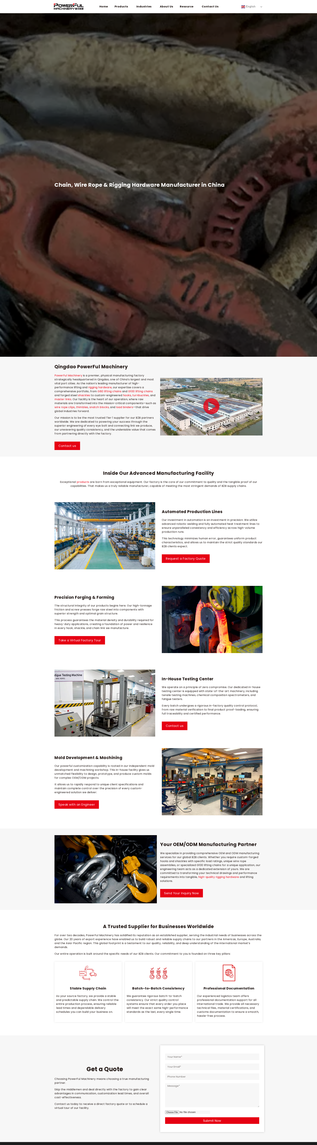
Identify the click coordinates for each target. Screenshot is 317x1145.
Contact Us (210, 6)
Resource (187, 6)
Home (103, 6)
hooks (127, 395)
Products (121, 6)
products (83, 482)
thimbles (82, 407)
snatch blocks (99, 407)
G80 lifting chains (109, 391)
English (250, 6)
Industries (144, 6)
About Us (166, 6)
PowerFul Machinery (68, 375)
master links (62, 399)
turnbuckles (140, 395)
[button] (211, 407)
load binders (124, 407)
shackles (84, 395)
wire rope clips (64, 407)
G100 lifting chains (140, 391)
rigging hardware (100, 387)
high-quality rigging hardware (218, 877)
